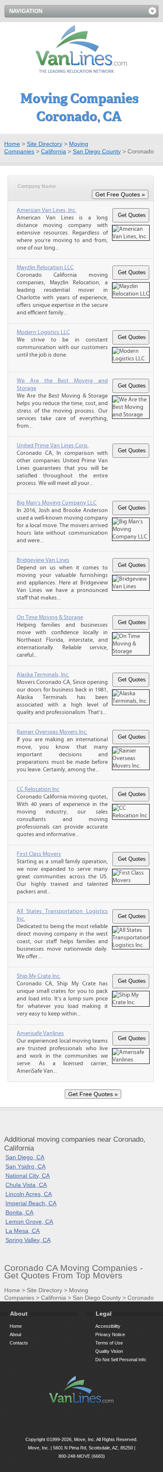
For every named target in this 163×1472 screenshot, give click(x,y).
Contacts (19, 1342)
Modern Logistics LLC (43, 332)
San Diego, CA (24, 1157)
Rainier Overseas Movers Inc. (52, 732)
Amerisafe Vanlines (40, 1033)
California (53, 151)
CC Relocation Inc (38, 789)
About (15, 1334)
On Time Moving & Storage (50, 617)
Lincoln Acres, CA (28, 1194)
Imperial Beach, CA (30, 1203)
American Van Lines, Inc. (46, 210)
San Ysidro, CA (25, 1166)
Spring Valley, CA (28, 1240)
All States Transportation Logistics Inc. (62, 915)
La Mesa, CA (22, 1230)
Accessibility (107, 1326)
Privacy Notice (110, 1334)
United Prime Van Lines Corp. (53, 445)
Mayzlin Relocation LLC (45, 267)
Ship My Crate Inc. (39, 976)
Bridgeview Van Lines (43, 560)
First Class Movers (39, 854)
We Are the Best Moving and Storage (62, 385)
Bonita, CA (19, 1212)
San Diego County (97, 151)
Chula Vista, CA (26, 1184)
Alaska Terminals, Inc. (43, 674)
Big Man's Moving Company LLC (57, 503)
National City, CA (27, 1175)
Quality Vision (109, 1351)
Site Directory (44, 143)
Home (12, 143)
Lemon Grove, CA (29, 1221)
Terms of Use (109, 1342)
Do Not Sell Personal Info (120, 1359)
